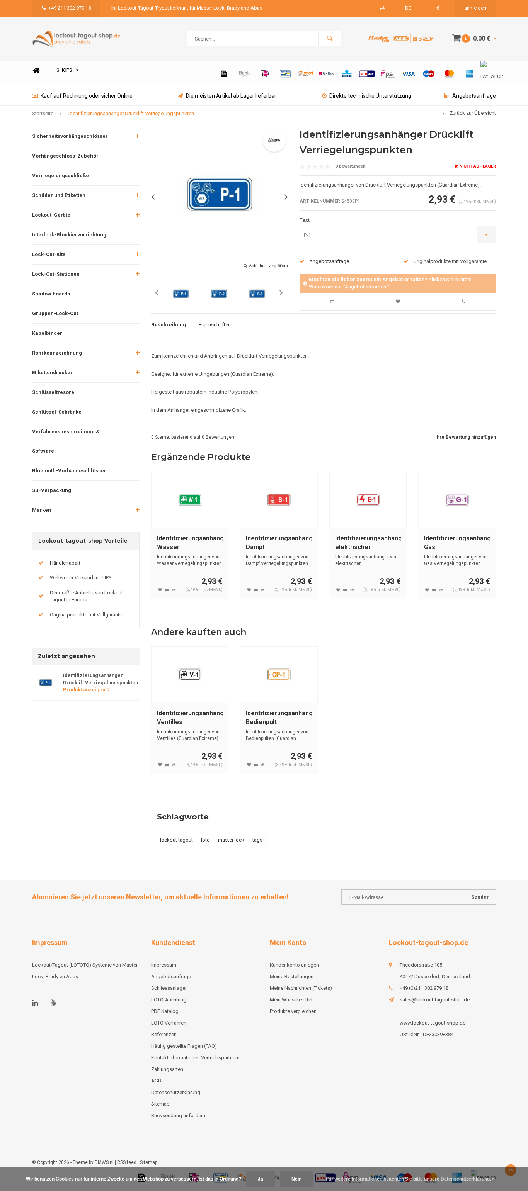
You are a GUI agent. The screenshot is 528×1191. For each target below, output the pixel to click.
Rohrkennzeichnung (57, 353)
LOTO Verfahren (168, 1023)
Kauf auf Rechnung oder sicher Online (87, 96)
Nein (296, 1179)
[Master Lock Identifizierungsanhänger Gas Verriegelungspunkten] (457, 500)
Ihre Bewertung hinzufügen (465, 437)
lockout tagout (176, 840)
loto (205, 840)
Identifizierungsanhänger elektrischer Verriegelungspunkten (368, 543)
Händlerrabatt (65, 563)
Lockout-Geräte (51, 215)
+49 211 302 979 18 (69, 8)
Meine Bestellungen (291, 976)
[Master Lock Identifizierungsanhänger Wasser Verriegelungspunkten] (190, 500)
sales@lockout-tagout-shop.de (435, 1000)
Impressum (163, 965)
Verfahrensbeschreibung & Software (66, 441)
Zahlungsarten (167, 1069)
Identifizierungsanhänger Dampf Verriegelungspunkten (279, 543)
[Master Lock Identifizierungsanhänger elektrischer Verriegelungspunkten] (368, 500)
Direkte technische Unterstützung (370, 96)
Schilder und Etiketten (58, 195)
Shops (64, 70)
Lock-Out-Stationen (56, 274)
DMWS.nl (104, 1162)
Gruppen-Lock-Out (55, 313)
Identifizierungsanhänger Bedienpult (279, 717)
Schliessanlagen (169, 988)
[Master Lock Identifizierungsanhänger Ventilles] (190, 675)
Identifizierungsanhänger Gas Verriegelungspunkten (457, 543)
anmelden (475, 8)
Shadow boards (51, 294)
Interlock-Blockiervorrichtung (69, 235)
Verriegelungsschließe (60, 175)
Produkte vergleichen (293, 1011)
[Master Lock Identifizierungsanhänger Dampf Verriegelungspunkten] (278, 500)
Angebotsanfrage (474, 96)
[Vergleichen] (382, 8)
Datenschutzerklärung (175, 1092)
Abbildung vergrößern (268, 266)
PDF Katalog (165, 1011)
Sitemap (160, 1104)
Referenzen (164, 1034)
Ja (260, 1179)
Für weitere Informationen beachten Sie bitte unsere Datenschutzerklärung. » (410, 1179)
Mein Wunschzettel (291, 1000)
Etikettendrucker (52, 372)
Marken (41, 510)
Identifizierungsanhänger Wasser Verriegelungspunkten (190, 543)
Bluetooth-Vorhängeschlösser (69, 470)
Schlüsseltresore (53, 392)
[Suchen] (329, 38)
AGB (156, 1081)
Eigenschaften (215, 324)
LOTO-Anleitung (168, 1000)
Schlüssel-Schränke (57, 412)
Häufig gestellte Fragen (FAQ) (184, 1046)
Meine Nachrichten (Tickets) (301, 988)
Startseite (42, 113)
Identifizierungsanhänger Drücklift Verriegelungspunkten (131, 113)
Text (305, 220)
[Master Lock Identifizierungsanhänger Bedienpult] (278, 675)
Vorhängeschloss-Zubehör (65, 156)
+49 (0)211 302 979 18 (424, 988)
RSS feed (126, 1162)
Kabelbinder (47, 333)
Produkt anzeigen (84, 689)
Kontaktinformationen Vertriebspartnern (195, 1057)
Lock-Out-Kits (48, 254)
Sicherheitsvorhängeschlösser (70, 136)
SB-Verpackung (51, 490)
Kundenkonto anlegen (294, 965)
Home (36, 70)
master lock (231, 840)
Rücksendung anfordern (178, 1115)
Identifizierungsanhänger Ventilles (190, 717)
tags (257, 840)
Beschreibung (168, 324)
